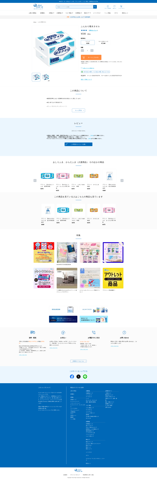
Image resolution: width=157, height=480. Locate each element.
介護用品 (59, 13)
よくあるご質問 (108, 405)
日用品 (51, 13)
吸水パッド (88, 447)
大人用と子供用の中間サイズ (92, 416)
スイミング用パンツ (90, 413)
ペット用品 (107, 13)
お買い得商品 (32, 13)
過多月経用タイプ (90, 431)
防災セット (125, 13)
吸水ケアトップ (89, 441)
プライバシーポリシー (75, 475)
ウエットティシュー (74, 410)
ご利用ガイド (108, 393)
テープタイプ (89, 396)
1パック (88, 42)
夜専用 (87, 414)
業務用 (71, 417)
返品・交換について (86, 79)
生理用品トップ (89, 423)
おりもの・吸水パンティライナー (93, 443)
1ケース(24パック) (103, 42)
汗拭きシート (73, 415)
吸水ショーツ (89, 449)
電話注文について (109, 395)
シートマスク (96, 13)
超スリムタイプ (89, 425)
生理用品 (77, 13)
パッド (87, 398)
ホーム (35, 22)
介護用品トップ (89, 393)
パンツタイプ (89, 395)
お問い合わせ (108, 407)
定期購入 (42, 13)
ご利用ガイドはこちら (78, 361)
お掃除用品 (72, 412)
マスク (71, 413)
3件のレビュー (93, 30)
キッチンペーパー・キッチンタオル (77, 405)
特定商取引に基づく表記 (88, 475)
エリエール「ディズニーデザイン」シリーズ (95, 459)
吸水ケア (86, 13)
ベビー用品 (68, 13)
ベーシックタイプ (90, 434)
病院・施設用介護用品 (91, 402)
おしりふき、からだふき (91, 400)
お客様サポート (108, 391)
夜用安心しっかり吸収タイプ (92, 429)
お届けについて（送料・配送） (111, 399)
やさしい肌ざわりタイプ (91, 427)
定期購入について (109, 403)
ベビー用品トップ (90, 407)
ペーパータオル (73, 408)
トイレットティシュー (75, 403)
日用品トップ (73, 399)
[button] (87, 68)
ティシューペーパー (74, 401)
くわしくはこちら (23, 354)
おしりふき (88, 418)
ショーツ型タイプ (90, 436)
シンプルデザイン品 (90, 432)
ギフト (116, 13)
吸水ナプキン (89, 445)
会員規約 (65, 475)
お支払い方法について (110, 396)
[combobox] (76, 7)
